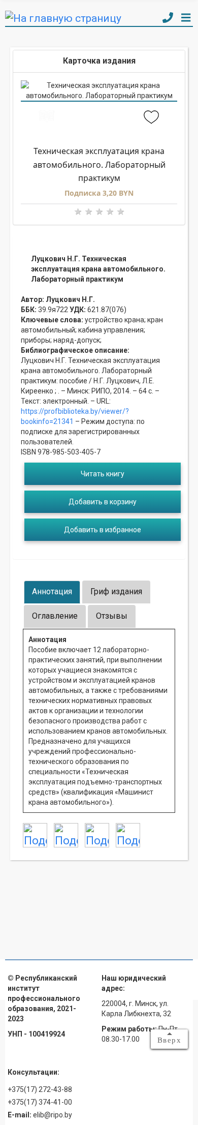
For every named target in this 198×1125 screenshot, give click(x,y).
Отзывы (111, 616)
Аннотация (52, 591)
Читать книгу (102, 474)
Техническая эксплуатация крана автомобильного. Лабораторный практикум (99, 164)
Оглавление (55, 616)
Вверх (169, 1040)
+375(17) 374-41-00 (40, 1102)
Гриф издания (116, 591)
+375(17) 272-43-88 (40, 1089)
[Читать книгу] (47, 118)
